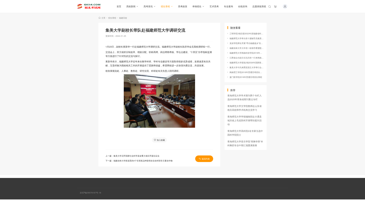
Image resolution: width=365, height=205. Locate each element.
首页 (119, 6)
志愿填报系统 (259, 6)
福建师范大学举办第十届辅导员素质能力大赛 (247, 38)
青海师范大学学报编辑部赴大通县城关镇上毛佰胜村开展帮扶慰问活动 (244, 120)
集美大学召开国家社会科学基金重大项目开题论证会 (136, 155)
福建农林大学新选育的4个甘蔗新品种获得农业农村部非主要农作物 (143, 160)
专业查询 (228, 6)
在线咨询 (242, 6)
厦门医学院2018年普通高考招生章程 (246, 77)
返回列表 (206, 158)
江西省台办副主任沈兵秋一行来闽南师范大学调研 (247, 57)
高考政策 (182, 6)
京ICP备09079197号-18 (90, 192)
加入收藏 (161, 140)
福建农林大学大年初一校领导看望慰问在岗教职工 (247, 48)
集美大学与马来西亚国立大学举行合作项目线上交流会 (247, 67)
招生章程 (165, 6)
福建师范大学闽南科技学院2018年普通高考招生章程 (247, 52)
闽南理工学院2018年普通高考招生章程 (247, 72)
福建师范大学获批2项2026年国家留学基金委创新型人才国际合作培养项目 (247, 62)
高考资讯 (148, 6)
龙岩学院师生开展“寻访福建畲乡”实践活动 (247, 43)
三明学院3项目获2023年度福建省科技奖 (247, 33)
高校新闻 (130, 6)
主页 (103, 17)
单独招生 (196, 6)
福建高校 (123, 17)
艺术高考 (214, 6)
